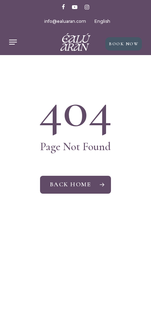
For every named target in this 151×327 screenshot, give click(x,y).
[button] (13, 42)
